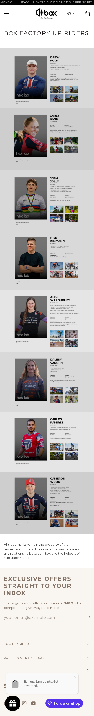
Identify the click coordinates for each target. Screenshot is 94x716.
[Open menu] (11, 13)
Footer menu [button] (16, 644)
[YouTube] (33, 703)
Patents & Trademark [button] (24, 658)
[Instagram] (24, 703)
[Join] (86, 617)
